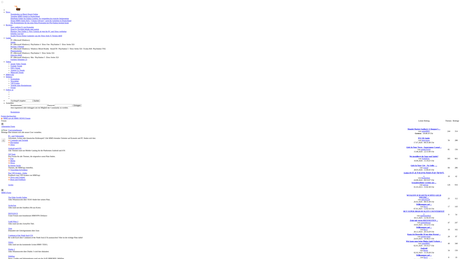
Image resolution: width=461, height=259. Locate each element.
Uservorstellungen (15, 166)
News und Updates (17, 213)
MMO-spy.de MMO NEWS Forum (16, 118)
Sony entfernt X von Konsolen (22, 27)
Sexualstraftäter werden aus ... (424, 219)
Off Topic (12, 190)
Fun (11, 195)
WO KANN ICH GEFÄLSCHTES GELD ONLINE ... (424, 232)
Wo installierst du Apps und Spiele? (423, 192)
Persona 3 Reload (17, 47)
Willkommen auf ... (424, 240)
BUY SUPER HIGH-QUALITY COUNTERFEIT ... (423, 248)
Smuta (13, 42)
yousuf (425, 204)
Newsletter (15, 81)
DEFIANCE (13, 249)
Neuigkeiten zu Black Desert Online (24, 14)
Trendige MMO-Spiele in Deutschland (25, 16)
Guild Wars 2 (13, 257)
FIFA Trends (15, 68)
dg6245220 (425, 236)
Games (8, 38)
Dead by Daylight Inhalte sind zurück (25, 29)
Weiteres (9, 77)
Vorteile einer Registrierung (21, 85)
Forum (13, 88)
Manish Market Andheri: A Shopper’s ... (424, 165)
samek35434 (425, 185)
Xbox (12, 181)
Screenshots (15, 79)
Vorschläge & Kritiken (18, 206)
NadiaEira (425, 195)
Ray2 (426, 242)
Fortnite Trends (16, 66)
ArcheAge (12, 241)
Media (12, 197)
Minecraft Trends (17, 72)
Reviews (9, 25)
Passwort (51, 105)
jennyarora (426, 176)
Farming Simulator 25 (19, 60)
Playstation (14, 178)
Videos (8, 62)
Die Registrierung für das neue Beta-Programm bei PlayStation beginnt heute (40, 23)
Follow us (9, 90)
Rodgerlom (425, 214)
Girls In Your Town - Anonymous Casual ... (424, 183)
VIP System (15, 83)
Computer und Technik (19, 176)
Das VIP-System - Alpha (17, 209)
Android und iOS (14, 184)
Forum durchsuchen (8, 116)
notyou (425, 221)
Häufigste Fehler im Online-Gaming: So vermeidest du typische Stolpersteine (40, 19)
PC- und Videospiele (16, 172)
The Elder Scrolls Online (17, 233)
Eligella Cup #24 (17, 34)
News (8, 12)
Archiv (10, 221)
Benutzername (16, 105)
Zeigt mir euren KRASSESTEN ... (424, 256)
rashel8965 (426, 167)
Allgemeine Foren (8, 162)
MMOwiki (10, 75)
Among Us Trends (18, 70)
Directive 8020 (16, 55)
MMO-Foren (6, 229)
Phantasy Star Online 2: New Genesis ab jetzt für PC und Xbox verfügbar (39, 31)
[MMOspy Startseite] (13, 10)
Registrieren (15, 112)
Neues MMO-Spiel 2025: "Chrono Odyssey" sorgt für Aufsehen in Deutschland (41, 21)
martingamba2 (425, 252)
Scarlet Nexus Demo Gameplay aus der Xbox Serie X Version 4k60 (36, 36)
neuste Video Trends (18, 64)
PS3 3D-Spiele (424, 174)
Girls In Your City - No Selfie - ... (424, 201)
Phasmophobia (16, 51)
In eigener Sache (14, 201)
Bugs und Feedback (18, 216)
